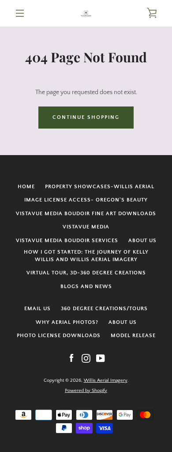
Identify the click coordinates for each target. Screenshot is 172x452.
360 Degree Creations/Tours (104, 308)
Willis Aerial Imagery (105, 380)
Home (26, 187)
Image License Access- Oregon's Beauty (86, 200)
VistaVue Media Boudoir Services (67, 240)
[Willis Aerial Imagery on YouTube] (100, 357)
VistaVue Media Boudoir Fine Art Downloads (86, 214)
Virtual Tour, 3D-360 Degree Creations (86, 273)
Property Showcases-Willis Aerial (99, 187)
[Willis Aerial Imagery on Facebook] (71, 357)
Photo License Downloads (59, 335)
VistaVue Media (86, 227)
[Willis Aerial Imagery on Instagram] (86, 357)
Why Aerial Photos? (67, 322)
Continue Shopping (86, 117)
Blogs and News (86, 286)
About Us (142, 240)
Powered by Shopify (86, 390)
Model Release (133, 335)
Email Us (37, 308)
